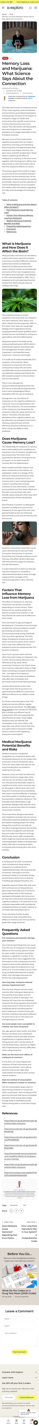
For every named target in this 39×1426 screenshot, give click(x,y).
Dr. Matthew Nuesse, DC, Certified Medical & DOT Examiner (19, 1191)
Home (4, 14)
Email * (7, 1326)
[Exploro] (15, 8)
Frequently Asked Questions (18, 226)
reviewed (14, 1205)
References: (11, 232)
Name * (7, 1319)
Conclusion (11, 229)
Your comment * (11, 1333)
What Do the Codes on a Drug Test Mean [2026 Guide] (19, 1292)
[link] (11, 1211)
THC (24, 1205)
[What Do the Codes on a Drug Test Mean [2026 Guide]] (19, 1276)
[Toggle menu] (3, 7)
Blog (11, 14)
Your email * (9, 1397)
